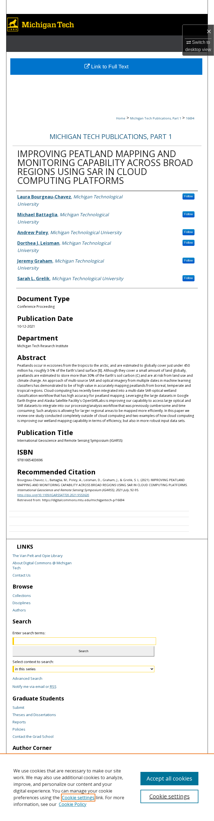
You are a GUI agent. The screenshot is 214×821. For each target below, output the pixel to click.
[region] (107, 787)
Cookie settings (78, 797)
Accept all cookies (169, 778)
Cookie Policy (72, 804)
